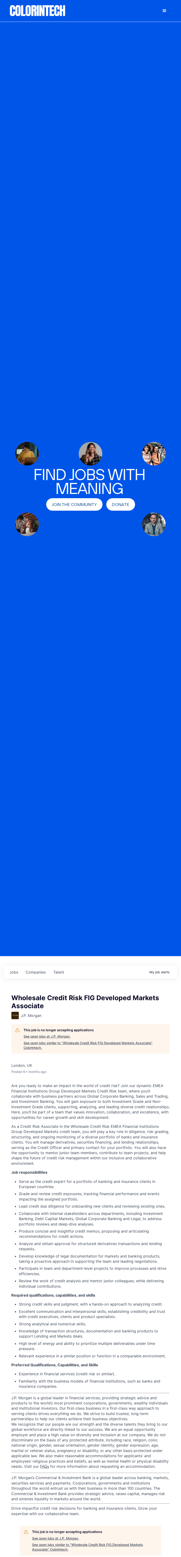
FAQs (44, 1466)
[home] (37, 11)
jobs (13, 972)
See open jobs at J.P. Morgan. (47, 1036)
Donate (120, 504)
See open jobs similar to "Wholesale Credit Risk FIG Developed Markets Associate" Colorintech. (88, 1045)
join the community (74, 504)
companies (36, 972)
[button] (164, 11)
